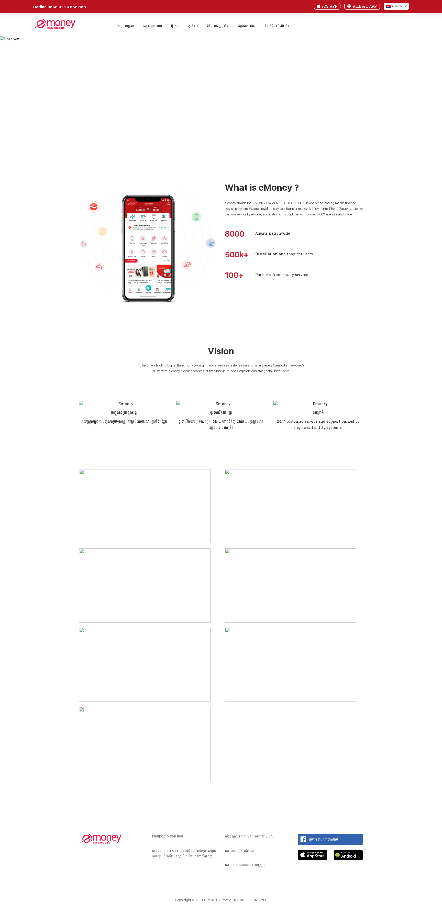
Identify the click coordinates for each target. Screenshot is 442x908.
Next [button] (374, 404)
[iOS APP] (318, 6)
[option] (123, 414)
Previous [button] (67, 404)
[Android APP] (349, 6)
